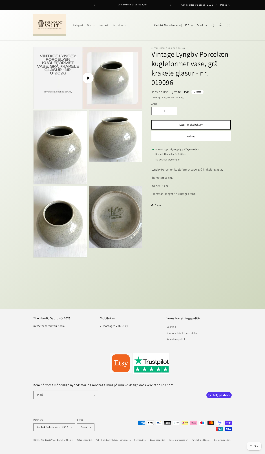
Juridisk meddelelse (201, 440)
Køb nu (191, 136)
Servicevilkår (140, 440)
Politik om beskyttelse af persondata (113, 440)
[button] (213, 25)
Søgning (171, 326)
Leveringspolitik (157, 440)
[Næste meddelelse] (171, 4)
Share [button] (158, 205)
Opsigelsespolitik (222, 440)
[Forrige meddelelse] (94, 4)
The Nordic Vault (49, 440)
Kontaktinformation (178, 440)
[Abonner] (94, 395)
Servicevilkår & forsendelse (182, 333)
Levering (155, 97)
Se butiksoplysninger (167, 159)
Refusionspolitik (176, 339)
